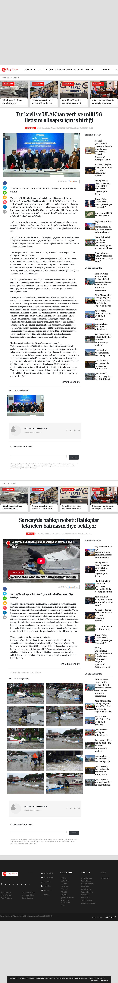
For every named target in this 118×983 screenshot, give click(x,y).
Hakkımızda (6, 892)
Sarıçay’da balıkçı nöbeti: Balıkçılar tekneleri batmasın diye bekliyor (103, 339)
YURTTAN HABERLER (65, 901)
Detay (95, 981)
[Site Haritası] (26, 884)
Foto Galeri (48, 873)
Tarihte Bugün (87, 892)
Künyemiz (48, 890)
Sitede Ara (105, 878)
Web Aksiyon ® (110, 917)
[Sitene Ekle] (30, 884)
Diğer (105, 70)
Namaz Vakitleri (87, 884)
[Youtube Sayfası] (14, 884)
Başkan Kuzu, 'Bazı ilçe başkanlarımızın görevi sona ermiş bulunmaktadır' (103, 226)
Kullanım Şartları (28, 892)
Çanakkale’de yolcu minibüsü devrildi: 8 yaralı (102, 353)
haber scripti (79, 916)
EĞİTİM (28, 70)
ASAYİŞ (80, 70)
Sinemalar (85, 895)
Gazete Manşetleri (88, 903)
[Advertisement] (59, 16)
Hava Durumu (86, 878)
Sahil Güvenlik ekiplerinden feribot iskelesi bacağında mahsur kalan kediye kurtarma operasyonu (103, 282)
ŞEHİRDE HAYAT (67, 898)
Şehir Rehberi (86, 900)
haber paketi (69, 916)
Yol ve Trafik (86, 881)
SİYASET (71, 70)
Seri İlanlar (85, 898)
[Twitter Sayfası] (6, 884)
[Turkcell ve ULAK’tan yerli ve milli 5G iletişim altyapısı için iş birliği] (41, 155)
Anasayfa (5, 78)
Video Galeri (48, 877)
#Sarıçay (25, 672)
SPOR (63, 905)
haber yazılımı (58, 916)
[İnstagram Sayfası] (10, 884)
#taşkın (38, 672)
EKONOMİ (39, 70)
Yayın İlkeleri (6, 895)
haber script (11, 918)
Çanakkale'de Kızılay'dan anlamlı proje (101, 327)
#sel (32, 672)
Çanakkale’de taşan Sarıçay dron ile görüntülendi (103, 376)
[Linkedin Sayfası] (18, 884)
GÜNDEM (60, 70)
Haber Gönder (27, 898)
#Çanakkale (15, 672)
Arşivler (47, 886)
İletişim (46, 895)
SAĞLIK (50, 70)
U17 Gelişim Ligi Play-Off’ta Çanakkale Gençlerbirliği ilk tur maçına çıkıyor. (103, 242)
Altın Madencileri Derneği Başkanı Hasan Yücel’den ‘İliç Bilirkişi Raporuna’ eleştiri (103, 300)
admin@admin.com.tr (33, 433)
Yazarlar (46, 882)
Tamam (105, 981)
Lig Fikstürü (86, 889)
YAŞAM (89, 70)
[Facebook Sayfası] (2, 884)
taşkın (61, 649)
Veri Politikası (6, 898)
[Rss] (22, 884)
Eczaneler (85, 886)
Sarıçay (13, 613)
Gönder (74, 457)
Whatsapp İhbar (28, 895)
